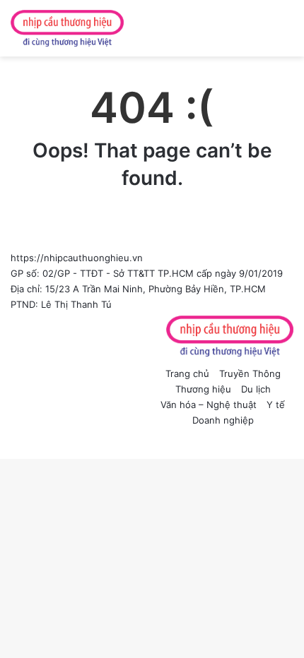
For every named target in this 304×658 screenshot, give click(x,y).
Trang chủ (187, 373)
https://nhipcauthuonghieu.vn (77, 257)
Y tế (276, 404)
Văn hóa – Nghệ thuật (208, 404)
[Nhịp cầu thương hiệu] (67, 28)
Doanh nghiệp (223, 420)
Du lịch (256, 389)
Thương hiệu (203, 389)
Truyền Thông (250, 373)
